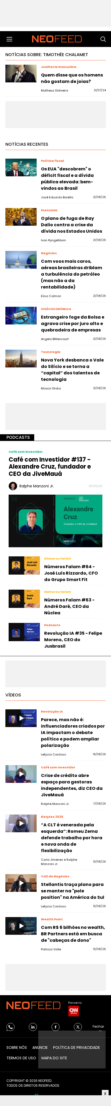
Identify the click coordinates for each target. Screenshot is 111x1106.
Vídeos (13, 695)
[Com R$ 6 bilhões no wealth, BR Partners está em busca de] (21, 926)
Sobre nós (16, 1047)
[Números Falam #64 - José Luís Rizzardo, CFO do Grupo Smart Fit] (24, 565)
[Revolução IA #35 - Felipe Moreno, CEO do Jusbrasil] (24, 632)
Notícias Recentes (26, 144)
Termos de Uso (21, 1058)
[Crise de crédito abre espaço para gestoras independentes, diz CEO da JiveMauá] (21, 774)
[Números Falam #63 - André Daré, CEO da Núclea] (24, 599)
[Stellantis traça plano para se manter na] (21, 883)
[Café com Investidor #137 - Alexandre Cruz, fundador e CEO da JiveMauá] (55, 520)
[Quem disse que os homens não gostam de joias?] (21, 73)
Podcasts (18, 437)
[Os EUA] (21, 167)
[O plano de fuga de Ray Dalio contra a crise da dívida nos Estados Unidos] (21, 217)
